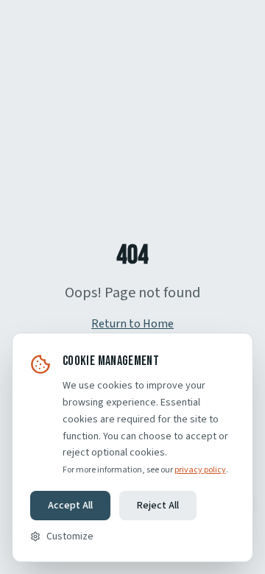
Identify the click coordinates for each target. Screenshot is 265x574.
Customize (69, 536)
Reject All (158, 505)
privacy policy (200, 470)
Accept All (70, 505)
